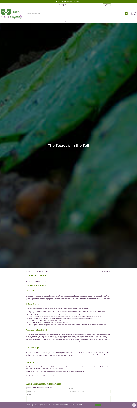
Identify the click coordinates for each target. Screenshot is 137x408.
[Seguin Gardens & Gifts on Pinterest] (65, 5)
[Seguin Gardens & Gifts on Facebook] (61, 5)
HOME (36, 21)
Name (28, 388)
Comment (29, 394)
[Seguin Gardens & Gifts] (11, 14)
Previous (102, 271)
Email (71, 388)
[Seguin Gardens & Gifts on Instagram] (63, 5)
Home (28, 271)
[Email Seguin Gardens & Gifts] (59, 5)
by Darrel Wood (29, 281)
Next (109, 271)
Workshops (97, 21)
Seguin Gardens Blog (41, 271)
